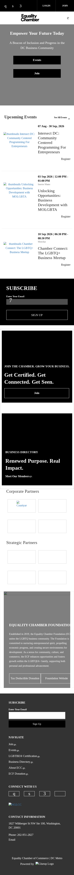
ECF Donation (17, 773)
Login (46, 5)
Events (37, 60)
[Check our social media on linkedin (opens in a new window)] (14, 6)
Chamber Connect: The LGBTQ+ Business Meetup (55, 253)
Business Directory (19, 761)
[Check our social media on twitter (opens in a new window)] (30, 6)
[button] (66, 165)
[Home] (30, 18)
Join (65, 5)
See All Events (60, 117)
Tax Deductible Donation (25, 678)
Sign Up (37, 315)
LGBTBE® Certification (23, 756)
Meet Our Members (17, 476)
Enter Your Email (15, 296)
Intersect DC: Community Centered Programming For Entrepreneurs (55, 142)
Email (12, 839)
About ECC (15, 767)
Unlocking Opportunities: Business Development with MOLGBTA (55, 200)
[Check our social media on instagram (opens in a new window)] (7, 6)
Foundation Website (56, 678)
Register (65, 158)
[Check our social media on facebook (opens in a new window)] (22, 6)
